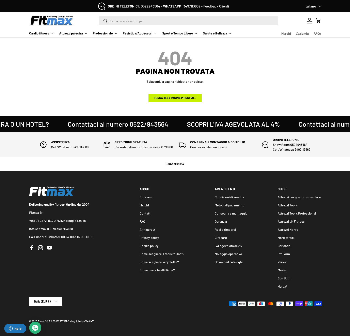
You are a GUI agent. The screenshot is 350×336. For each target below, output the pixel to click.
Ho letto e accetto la (157, 184)
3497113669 (192, 6)
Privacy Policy (167, 184)
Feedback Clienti (216, 6)
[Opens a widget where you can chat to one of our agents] (15, 329)
